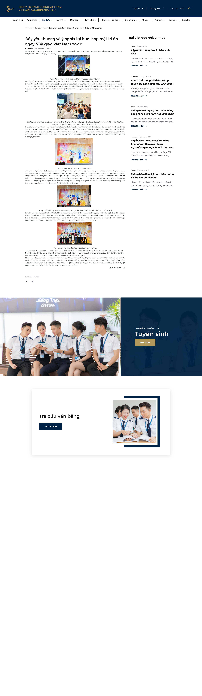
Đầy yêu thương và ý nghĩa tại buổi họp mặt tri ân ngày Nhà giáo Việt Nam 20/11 (72, 28)
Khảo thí (89, 20)
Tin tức (46, 20)
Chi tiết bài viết (137, 66)
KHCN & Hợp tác (109, 20)
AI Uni (145, 20)
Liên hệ (186, 20)
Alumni (159, 20)
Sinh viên (130, 20)
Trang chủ (17, 20)
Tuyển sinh (138, 8)
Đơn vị (60, 20)
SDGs (172, 20)
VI (189, 8)
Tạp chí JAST (177, 8)
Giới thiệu (32, 20)
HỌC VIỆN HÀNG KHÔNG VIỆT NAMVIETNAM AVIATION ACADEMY (40, 8)
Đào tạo (74, 20)
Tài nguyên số (157, 8)
